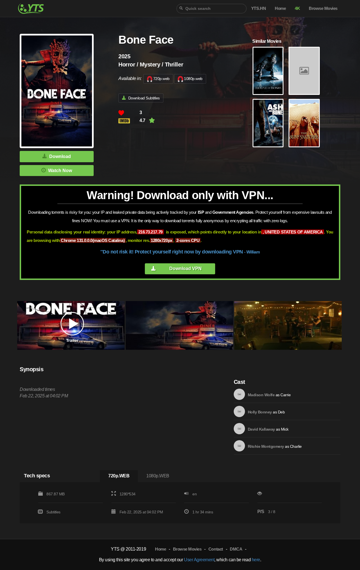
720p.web (161, 78)
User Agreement (199, 559)
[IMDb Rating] (129, 120)
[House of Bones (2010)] (268, 71)
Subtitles (53, 512)
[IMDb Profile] (239, 394)
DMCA (236, 549)
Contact (215, 549)
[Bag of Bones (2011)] (304, 71)
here (256, 559)
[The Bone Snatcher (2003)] (304, 123)
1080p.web (193, 78)
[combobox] (211, 9)
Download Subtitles (144, 98)
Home (160, 549)
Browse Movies (187, 549)
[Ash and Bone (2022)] (268, 123)
